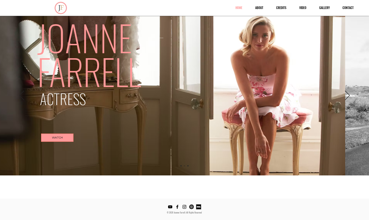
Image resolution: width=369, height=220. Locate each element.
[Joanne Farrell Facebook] (177, 206)
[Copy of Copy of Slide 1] (188, 165)
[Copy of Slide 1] (184, 165)
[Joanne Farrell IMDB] (198, 206)
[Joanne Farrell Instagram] (184, 206)
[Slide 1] (181, 165)
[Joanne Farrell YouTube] (170, 206)
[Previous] (21, 96)
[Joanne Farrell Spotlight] (191, 206)
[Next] (347, 96)
